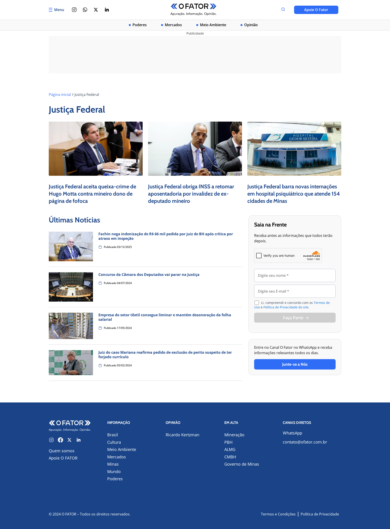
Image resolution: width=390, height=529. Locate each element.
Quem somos (61, 450)
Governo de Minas (241, 464)
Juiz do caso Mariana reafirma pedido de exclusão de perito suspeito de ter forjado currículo (165, 354)
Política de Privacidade (320, 514)
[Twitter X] (96, 9)
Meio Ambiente (213, 25)
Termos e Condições (278, 514)
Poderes (139, 25)
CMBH (230, 457)
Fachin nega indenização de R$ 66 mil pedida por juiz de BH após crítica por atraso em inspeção (165, 236)
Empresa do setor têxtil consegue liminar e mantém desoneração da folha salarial (164, 317)
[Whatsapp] (85, 9)
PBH (228, 442)
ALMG (229, 449)
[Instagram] (74, 9)
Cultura (114, 442)
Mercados (173, 25)
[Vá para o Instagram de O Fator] (51, 440)
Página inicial (60, 94)
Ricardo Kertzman (182, 434)
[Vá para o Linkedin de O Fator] (78, 440)
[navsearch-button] (283, 9)
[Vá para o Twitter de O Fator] (69, 440)
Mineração (234, 434)
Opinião (251, 25)
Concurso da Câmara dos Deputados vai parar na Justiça (149, 274)
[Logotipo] (193, 10)
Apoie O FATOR (63, 458)
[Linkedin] (106, 9)
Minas (113, 464)
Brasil (112, 434)
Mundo (114, 471)
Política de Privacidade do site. (286, 307)
